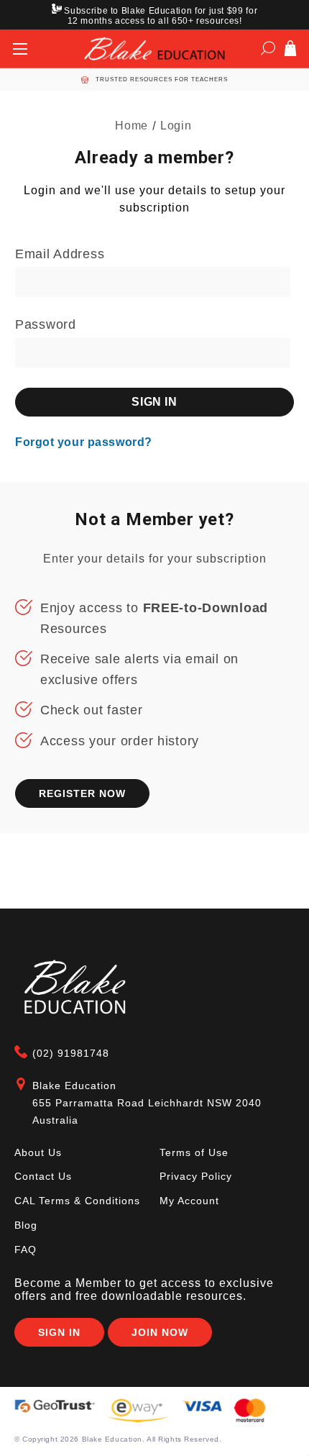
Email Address (59, 254)
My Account (189, 1200)
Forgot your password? (83, 442)
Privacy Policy (196, 1176)
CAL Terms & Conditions (77, 1200)
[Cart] (290, 51)
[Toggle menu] (20, 48)
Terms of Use (194, 1152)
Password (45, 324)
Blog (25, 1225)
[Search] (268, 51)
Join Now (160, 1332)
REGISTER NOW (82, 793)
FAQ (25, 1249)
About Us (38, 1152)
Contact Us (43, 1176)
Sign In (59, 1332)
